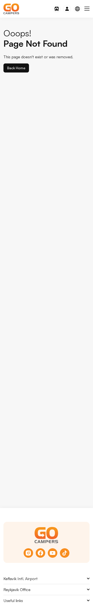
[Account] (67, 9)
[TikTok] (64, 553)
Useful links (13, 600)
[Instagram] (28, 553)
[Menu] (87, 9)
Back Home (16, 68)
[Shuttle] (56, 9)
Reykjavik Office (16, 589)
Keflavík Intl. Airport (20, 578)
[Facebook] (40, 553)
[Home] (11, 8)
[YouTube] (52, 553)
